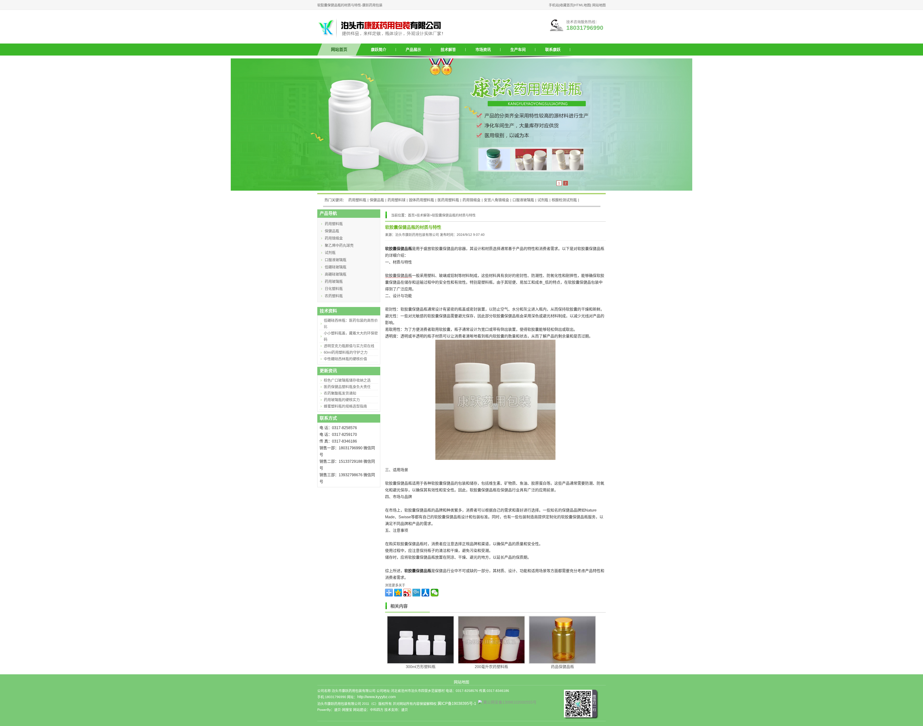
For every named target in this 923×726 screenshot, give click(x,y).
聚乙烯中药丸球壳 (339, 245)
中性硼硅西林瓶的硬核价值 (345, 359)
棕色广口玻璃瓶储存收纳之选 (347, 380)
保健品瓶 (377, 200)
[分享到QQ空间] (398, 592)
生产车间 (518, 50)
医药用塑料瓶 (448, 200)
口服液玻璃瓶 (523, 200)
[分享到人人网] (425, 592)
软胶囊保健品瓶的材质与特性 (454, 215)
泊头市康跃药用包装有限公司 (417, 235)
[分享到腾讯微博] (416, 592)
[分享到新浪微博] (407, 592)
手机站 (554, 5)
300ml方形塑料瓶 (421, 667)
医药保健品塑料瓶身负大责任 (347, 387)
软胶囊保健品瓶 (398, 276)
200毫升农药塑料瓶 (491, 667)
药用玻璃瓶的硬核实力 (342, 400)
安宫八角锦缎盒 (496, 200)
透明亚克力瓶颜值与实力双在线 (349, 346)
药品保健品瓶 (562, 667)
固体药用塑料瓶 (421, 200)
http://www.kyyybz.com (376, 697)
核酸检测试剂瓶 (564, 200)
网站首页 (339, 49)
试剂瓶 (542, 200)
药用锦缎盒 (471, 200)
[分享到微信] (434, 592)
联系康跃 (553, 50)
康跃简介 (378, 50)
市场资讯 (483, 50)
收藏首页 (566, 5)
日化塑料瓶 (334, 289)
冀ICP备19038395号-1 (456, 703)
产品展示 (413, 50)
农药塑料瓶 (334, 296)
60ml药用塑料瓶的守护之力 (346, 352)
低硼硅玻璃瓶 (335, 267)
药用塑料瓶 (357, 200)
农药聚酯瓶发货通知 (340, 393)
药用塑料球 (396, 200)
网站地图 (599, 5)
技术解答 (448, 50)
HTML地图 (582, 5)
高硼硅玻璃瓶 (335, 274)
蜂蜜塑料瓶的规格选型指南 (345, 406)
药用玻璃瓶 (334, 281)
